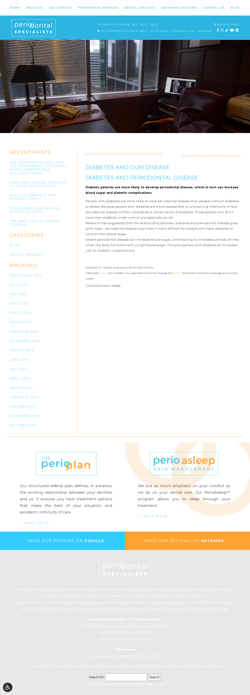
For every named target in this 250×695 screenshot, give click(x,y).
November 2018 (25, 341)
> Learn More (34, 523)
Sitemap (216, 666)
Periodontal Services (90, 666)
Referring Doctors (148, 666)
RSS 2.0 (177, 273)
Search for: (97, 677)
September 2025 (26, 275)
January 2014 (23, 406)
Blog (235, 7)
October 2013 (23, 425)
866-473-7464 (227, 24)
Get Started (64, 666)
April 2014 (20, 378)
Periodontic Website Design (108, 684)
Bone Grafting (68, 596)
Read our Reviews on (66, 541)
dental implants (27, 255)
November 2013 (25, 416)
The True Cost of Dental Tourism (35, 222)
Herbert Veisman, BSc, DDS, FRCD (128, 24)
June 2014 (19, 359)
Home (15, 7)
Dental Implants (120, 666)
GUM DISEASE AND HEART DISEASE (210, 156)
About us (46, 666)
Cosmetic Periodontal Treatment (182, 596)
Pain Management (136, 596)
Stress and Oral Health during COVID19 (35, 210)
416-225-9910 (142, 639)
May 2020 (18, 303)
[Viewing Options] (8, 687)
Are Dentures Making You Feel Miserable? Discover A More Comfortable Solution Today (39, 168)
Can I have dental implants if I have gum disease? (38, 184)
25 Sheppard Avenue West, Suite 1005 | (156, 31)
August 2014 (22, 350)
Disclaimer (199, 666)
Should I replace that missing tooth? (33, 197)
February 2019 (24, 331)
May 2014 (18, 369)
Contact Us (171, 666)
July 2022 (19, 285)
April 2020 (20, 313)
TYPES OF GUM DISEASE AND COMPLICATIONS (125, 154)
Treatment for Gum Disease (100, 596)
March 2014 (21, 388)
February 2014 (24, 397)
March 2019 (21, 322)
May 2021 (18, 294)
